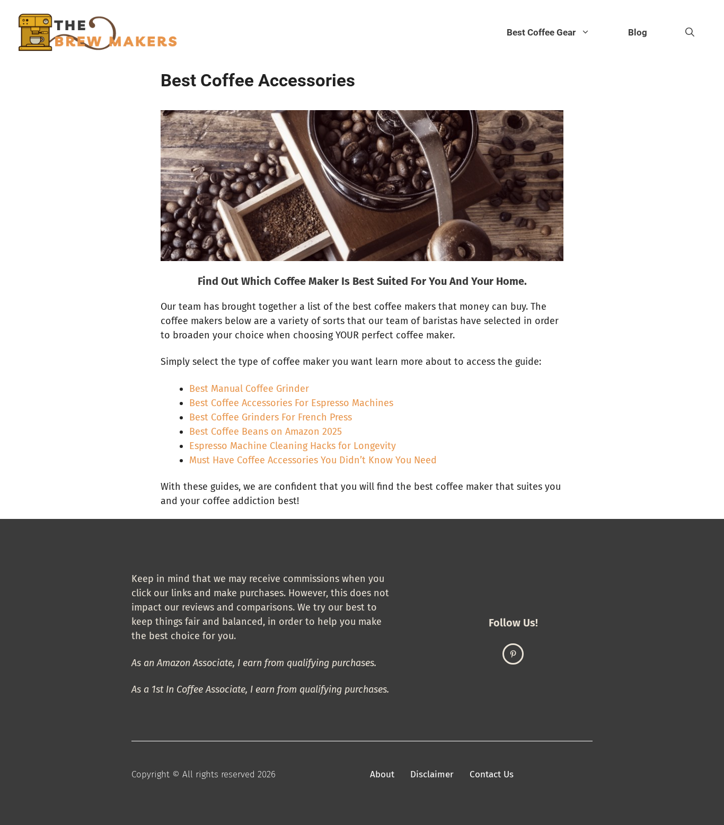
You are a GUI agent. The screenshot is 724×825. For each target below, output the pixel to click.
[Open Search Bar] (689, 32)
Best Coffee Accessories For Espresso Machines (291, 403)
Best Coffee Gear (541, 32)
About (382, 774)
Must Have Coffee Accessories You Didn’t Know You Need (313, 460)
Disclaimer (432, 774)
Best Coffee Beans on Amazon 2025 (265, 431)
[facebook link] (513, 654)
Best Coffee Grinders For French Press (270, 417)
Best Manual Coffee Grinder (249, 388)
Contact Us (492, 774)
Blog (637, 32)
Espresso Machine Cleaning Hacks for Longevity (292, 446)
